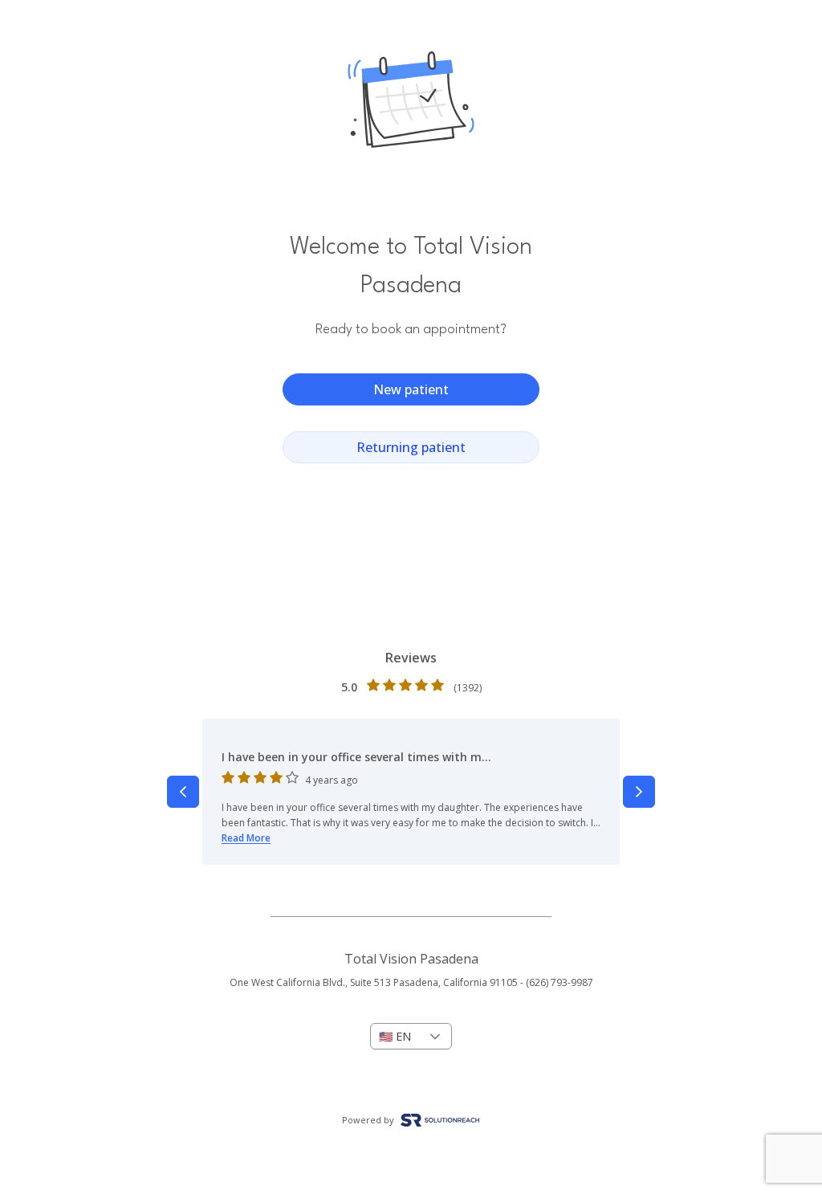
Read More (246, 838)
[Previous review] (183, 792)
